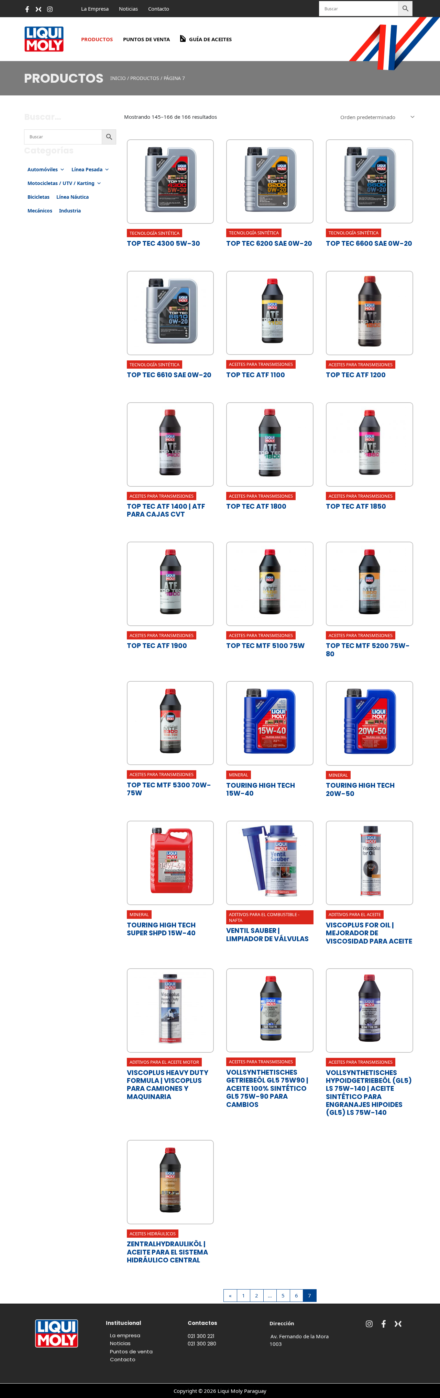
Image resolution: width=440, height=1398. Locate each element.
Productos (97, 39)
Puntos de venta (146, 39)
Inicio (118, 78)
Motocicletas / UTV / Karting (61, 183)
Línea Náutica (72, 197)
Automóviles (43, 169)
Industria (70, 210)
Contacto (158, 8)
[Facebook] (27, 9)
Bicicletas (39, 197)
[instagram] (50, 9)
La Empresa (95, 8)
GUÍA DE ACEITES (210, 39)
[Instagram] (369, 1324)
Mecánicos (40, 210)
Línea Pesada (87, 169)
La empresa (125, 1335)
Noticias (128, 8)
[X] (38, 9)
